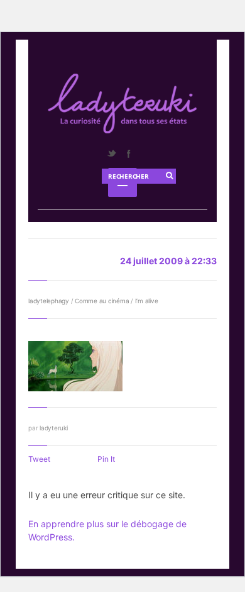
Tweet (39, 459)
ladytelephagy (48, 300)
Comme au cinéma (102, 300)
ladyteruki (54, 428)
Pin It (106, 459)
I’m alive (146, 300)
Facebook (128, 153)
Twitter (111, 153)
